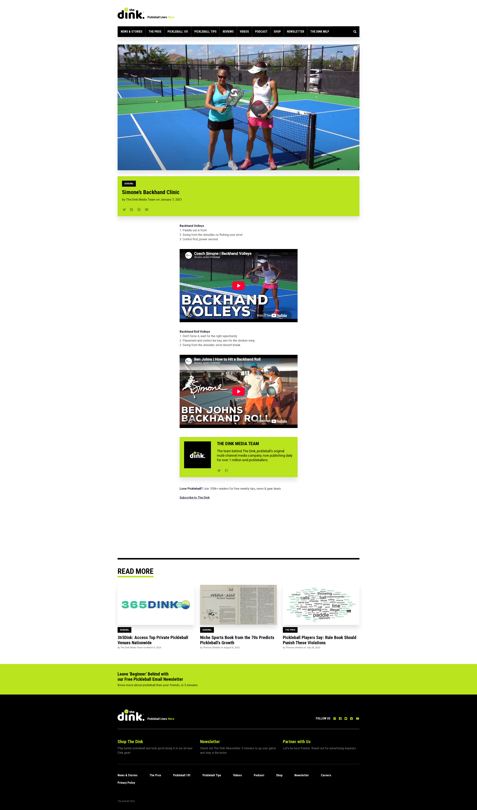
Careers (326, 775)
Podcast (261, 31)
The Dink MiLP (319, 31)
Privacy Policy (126, 782)
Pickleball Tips (205, 31)
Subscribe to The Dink (195, 497)
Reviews (228, 31)
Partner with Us (297, 741)
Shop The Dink (130, 741)
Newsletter (295, 31)
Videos (244, 31)
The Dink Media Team (140, 199)
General (129, 183)
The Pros (155, 31)
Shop (277, 31)
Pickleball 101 (178, 31)
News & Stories (131, 31)
